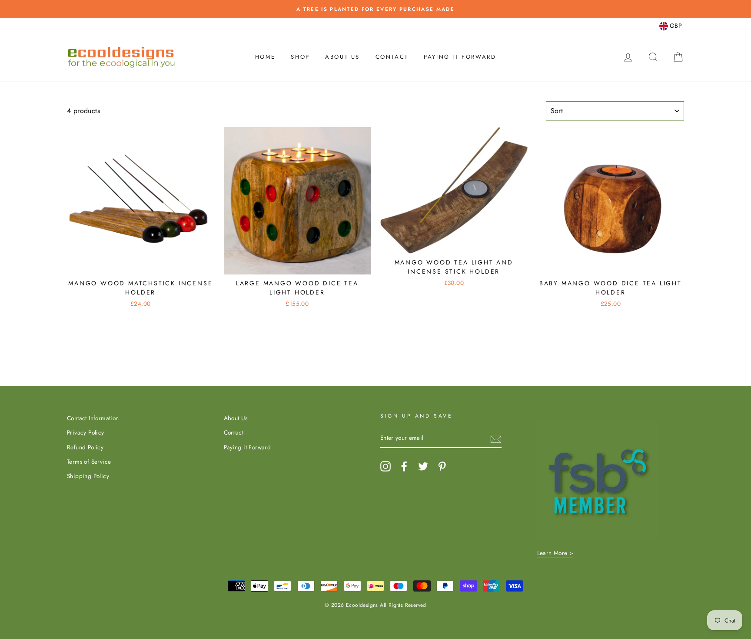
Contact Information (93, 418)
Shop (300, 57)
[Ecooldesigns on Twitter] (423, 466)
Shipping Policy (88, 476)
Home (265, 57)
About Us (342, 57)
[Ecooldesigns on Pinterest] (442, 466)
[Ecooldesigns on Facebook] (404, 466)
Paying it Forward (460, 57)
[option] (375, 9)
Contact (392, 57)
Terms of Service (89, 461)
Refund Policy (85, 447)
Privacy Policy (85, 432)
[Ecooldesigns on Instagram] (385, 466)
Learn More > (555, 553)
